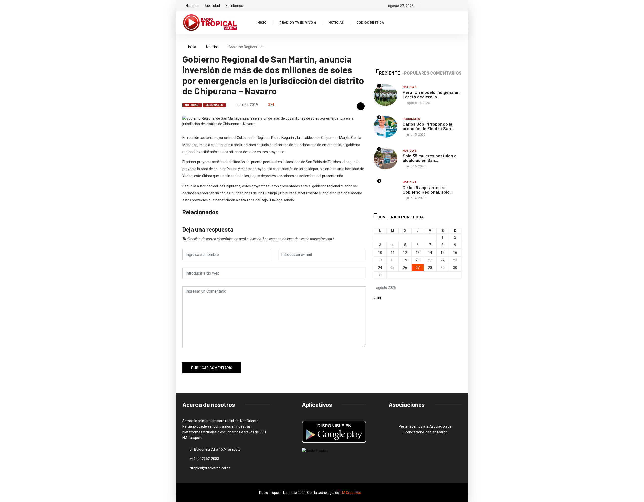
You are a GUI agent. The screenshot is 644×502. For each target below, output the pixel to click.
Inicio (261, 22)
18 (393, 260)
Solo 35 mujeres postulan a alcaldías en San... (430, 158)
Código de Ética (370, 22)
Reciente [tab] (389, 73)
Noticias (336, 22)
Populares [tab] (416, 73)
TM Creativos (350, 493)
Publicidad (212, 6)
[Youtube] (460, 6)
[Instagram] (443, 6)
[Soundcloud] (451, 6)
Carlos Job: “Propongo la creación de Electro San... (428, 126)
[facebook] (426, 6)
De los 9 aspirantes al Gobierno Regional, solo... (428, 190)
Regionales (214, 105)
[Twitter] (434, 6)
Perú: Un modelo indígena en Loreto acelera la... (431, 94)
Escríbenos (234, 6)
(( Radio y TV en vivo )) (297, 22)
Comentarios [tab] (446, 73)
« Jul (377, 298)
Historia (192, 6)
